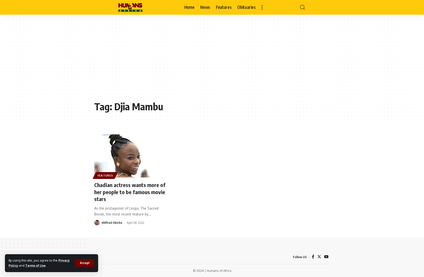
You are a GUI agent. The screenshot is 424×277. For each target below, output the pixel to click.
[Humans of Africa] (130, 7)
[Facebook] (313, 256)
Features (105, 175)
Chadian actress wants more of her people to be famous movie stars (129, 191)
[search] (302, 7)
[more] (262, 7)
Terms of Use (35, 265)
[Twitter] (319, 256)
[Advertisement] (212, 61)
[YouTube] (326, 256)
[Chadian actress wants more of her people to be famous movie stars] (130, 155)
